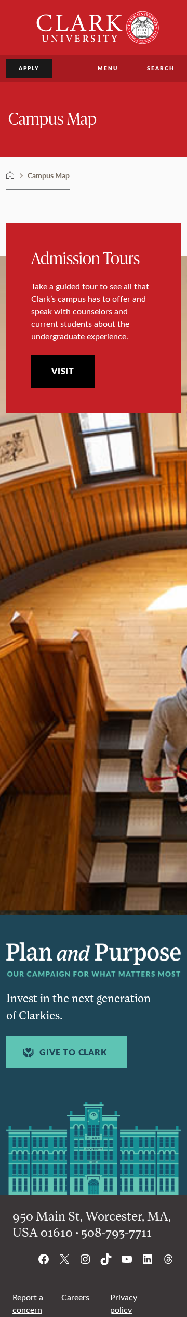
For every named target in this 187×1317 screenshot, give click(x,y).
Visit (62, 371)
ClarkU (10, 175)
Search (161, 68)
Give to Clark (72, 1052)
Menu (108, 68)
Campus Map (52, 117)
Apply (29, 68)
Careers (75, 1296)
